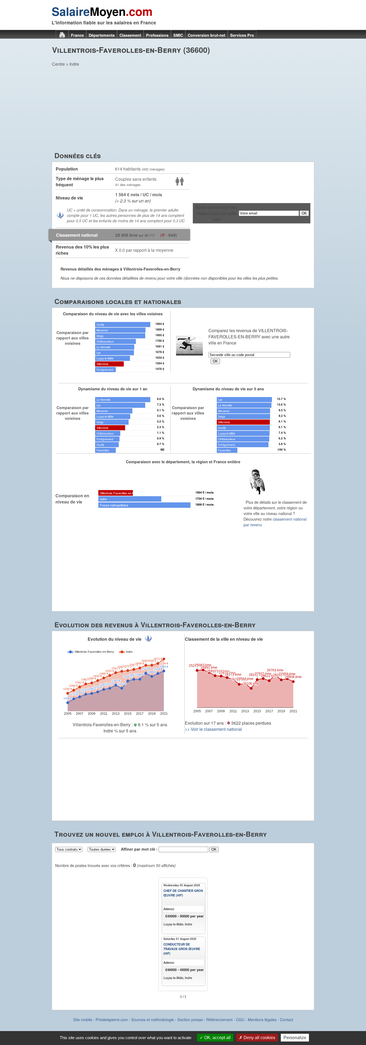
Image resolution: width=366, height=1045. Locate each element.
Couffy (100, 325)
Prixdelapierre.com (112, 1019)
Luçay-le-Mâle (105, 358)
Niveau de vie (69, 198)
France (77, 35)
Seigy (99, 336)
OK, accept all (217, 1037)
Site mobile (82, 1019)
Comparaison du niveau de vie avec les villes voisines (113, 313)
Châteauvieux (105, 341)
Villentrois (102, 364)
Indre (74, 64)
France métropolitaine (114, 505)
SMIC (178, 35)
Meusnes (102, 330)
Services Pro (242, 35)
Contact (286, 1019)
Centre (58, 64)
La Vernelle (103, 347)
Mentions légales (262, 1019)
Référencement (219, 1019)
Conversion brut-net (206, 35)
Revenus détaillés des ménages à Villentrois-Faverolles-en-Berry (120, 269)
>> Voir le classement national (213, 729)
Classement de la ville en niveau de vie (224, 639)
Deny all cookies (258, 1037)
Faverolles (102, 450)
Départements (102, 35)
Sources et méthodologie (152, 1019)
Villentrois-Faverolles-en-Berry (120, 493)
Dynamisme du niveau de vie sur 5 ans (228, 388)
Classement (130, 35)
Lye (98, 353)
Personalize (294, 1037)
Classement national (77, 235)
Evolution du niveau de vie (114, 639)
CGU (240, 1019)
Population (67, 169)
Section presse (190, 1019)
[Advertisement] (183, 110)
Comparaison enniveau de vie (72, 498)
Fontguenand (104, 370)
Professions (157, 35)
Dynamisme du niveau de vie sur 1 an (112, 388)
